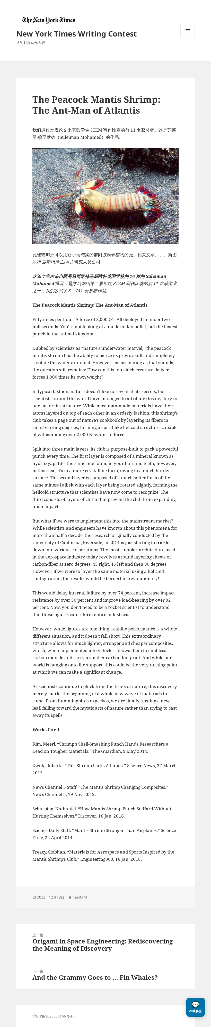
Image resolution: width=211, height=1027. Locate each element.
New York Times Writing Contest (76, 34)
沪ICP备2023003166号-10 (53, 1016)
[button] (195, 1007)
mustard (80, 897)
